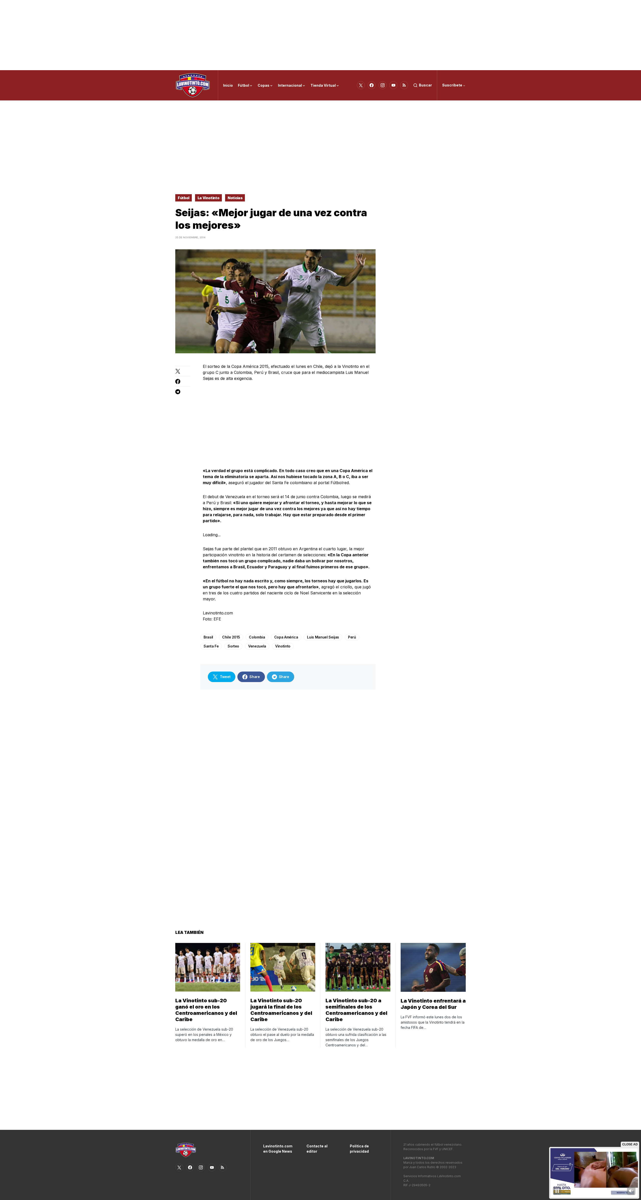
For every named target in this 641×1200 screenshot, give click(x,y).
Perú (352, 637)
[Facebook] (372, 85)
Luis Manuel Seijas (323, 637)
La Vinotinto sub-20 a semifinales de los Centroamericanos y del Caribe (356, 1010)
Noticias (235, 198)
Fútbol (183, 198)
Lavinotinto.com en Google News (277, 1148)
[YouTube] (393, 85)
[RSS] (404, 85)
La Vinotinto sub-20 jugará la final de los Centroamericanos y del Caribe (281, 1010)
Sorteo (233, 646)
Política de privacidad (359, 1148)
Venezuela (257, 646)
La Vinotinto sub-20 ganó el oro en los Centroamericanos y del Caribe (206, 1010)
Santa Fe (211, 646)
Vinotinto (282, 646)
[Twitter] (361, 85)
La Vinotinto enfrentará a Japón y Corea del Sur (433, 1004)
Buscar (425, 85)
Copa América (286, 637)
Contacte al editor (317, 1148)
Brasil (208, 637)
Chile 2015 (231, 637)
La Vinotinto (209, 198)
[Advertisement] (320, 35)
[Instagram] (383, 85)
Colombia (257, 637)
